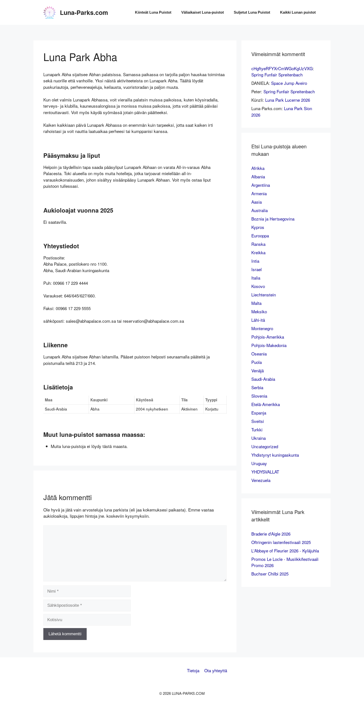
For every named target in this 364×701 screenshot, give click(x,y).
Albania (258, 176)
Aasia (256, 202)
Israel (256, 269)
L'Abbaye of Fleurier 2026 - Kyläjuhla (285, 550)
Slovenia (259, 396)
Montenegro (262, 328)
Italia (255, 278)
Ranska (258, 244)
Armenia (259, 193)
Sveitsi (257, 421)
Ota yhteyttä (215, 670)
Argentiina (260, 185)
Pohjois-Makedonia (268, 345)
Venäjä (257, 370)
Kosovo (258, 286)
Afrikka (257, 168)
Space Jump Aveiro (289, 83)
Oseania (259, 353)
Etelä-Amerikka (265, 404)
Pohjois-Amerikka (267, 337)
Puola (256, 362)
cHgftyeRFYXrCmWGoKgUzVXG (282, 68)
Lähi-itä (258, 320)
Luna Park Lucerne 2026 (287, 100)
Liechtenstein (263, 294)
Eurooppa (260, 235)
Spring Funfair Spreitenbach (277, 74)
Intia (255, 261)
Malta (256, 303)
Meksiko (259, 311)
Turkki (256, 429)
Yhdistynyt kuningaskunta (275, 455)
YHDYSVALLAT (265, 472)
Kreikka (258, 252)
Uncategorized (264, 446)
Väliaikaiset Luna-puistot (202, 12)
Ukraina (258, 438)
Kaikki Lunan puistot (298, 12)
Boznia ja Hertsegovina (272, 219)
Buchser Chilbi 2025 (269, 574)
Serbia (257, 387)
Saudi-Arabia (263, 379)
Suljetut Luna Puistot (252, 12)
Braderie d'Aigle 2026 (270, 534)
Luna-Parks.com (84, 12)
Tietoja (193, 670)
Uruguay (259, 463)
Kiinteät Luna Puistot (153, 12)
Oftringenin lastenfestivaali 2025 (281, 542)
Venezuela (260, 480)
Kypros (257, 227)
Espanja (258, 413)
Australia (259, 210)
